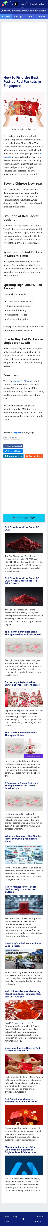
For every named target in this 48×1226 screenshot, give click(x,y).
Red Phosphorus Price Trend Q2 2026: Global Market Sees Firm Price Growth (22, 581)
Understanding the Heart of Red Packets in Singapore (22, 1049)
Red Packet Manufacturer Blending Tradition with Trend (21, 1100)
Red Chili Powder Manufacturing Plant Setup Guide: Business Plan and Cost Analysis (23, 994)
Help (15, 1216)
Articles (6, 16)
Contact (39, 1221)
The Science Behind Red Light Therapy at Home (21, 734)
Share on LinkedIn (14, 456)
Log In (23, 4)
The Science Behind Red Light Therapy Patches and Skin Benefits (24, 633)
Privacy (39, 1216)
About (6, 1216)
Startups (18, 16)
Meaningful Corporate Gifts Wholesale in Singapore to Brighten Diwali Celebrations (20, 1150)
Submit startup (37, 4)
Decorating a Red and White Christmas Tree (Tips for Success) (22, 683)
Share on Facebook (14, 446)
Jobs (30, 16)
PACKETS (16, 437)
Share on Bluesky (15, 451)
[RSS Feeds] (23, 1219)
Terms (6, 1221)
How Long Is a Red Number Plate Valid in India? (23, 944)
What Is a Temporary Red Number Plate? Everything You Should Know (23, 838)
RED (6, 437)
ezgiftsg (17, 432)
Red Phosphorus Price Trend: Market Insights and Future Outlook (20, 889)
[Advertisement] (24, 50)
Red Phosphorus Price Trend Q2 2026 (22, 528)
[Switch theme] (16, 4)
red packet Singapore (23, 381)
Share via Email (35, 456)
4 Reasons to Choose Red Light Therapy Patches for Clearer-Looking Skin (21, 785)
